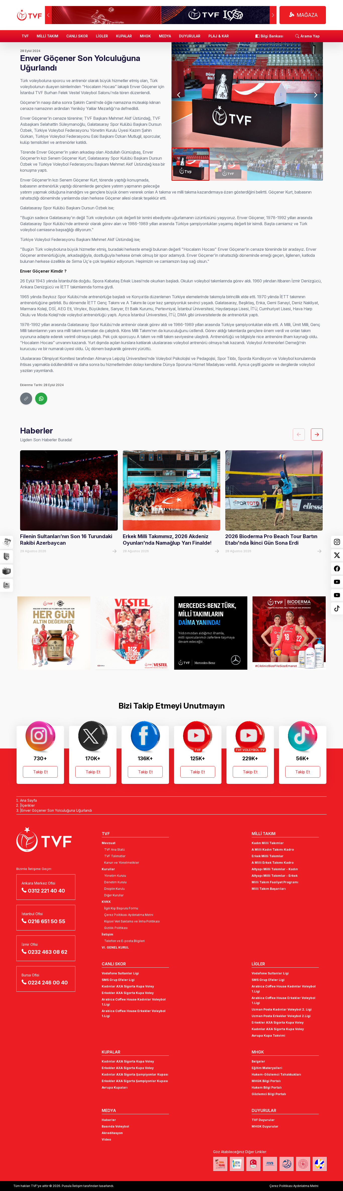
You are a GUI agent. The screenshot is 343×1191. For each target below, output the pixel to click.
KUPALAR (124, 36)
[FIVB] (270, 1164)
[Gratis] (289, 633)
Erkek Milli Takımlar (267, 856)
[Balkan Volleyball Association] (286, 1164)
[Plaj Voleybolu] (237, 1164)
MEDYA (165, 36)
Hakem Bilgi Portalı (267, 1087)
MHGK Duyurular (265, 1126)
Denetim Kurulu (115, 882)
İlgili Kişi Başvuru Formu (121, 908)
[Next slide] (315, 95)
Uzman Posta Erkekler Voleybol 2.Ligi (281, 1016)
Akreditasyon (112, 1133)
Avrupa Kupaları (115, 1087)
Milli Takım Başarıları (269, 889)
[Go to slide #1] (190, 164)
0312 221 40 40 (46, 890)
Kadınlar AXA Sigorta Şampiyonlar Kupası (135, 1074)
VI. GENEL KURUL (115, 947)
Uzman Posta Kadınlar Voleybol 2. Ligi (282, 1009)
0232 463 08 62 (47, 952)
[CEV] (320, 1164)
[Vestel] (53, 633)
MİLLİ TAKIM (47, 36)
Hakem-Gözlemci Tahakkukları (276, 1074)
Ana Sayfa (28, 800)
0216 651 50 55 (46, 921)
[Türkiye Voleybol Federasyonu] (29, 15)
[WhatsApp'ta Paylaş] (41, 399)
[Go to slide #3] (266, 164)
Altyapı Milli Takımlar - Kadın (275, 869)
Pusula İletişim (72, 1186)
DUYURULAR (189, 36)
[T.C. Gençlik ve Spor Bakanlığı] (303, 1164)
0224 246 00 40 (48, 982)
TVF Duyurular (263, 1120)
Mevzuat (108, 843)
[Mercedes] (132, 633)
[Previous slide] (179, 95)
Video (106, 1139)
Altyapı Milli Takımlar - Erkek (275, 875)
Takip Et (40, 771)
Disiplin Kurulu (114, 889)
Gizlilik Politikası (116, 928)
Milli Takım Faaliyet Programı (275, 882)
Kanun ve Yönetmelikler (121, 862)
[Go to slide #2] (228, 164)
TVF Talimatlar (114, 856)
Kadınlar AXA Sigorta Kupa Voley (128, 986)
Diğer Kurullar (114, 895)
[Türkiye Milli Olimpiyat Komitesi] (253, 1164)
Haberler (109, 1120)
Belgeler (258, 1061)
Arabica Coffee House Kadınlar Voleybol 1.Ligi (134, 1001)
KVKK (106, 902)
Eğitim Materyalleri (267, 1068)
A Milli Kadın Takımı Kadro (273, 849)
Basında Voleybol (115, 1126)
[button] (273, 15)
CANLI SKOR (77, 36)
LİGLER (102, 36)
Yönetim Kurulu (115, 875)
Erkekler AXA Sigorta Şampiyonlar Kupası (135, 1081)
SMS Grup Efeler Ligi (118, 980)
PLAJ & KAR (218, 36)
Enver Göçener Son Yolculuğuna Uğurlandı (56, 810)
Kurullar (108, 869)
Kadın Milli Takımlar (268, 843)
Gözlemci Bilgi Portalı (269, 1094)
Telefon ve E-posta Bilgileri (124, 941)
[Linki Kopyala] (26, 399)
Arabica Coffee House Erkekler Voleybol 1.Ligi (133, 1013)
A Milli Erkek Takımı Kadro (273, 862)
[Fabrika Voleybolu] (220, 1164)
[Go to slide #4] (304, 164)
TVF (25, 36)
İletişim (107, 934)
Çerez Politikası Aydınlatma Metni (128, 915)
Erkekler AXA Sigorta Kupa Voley (128, 993)
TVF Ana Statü (114, 849)
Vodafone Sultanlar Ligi (120, 973)
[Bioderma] (210, 633)
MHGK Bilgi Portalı (266, 1081)
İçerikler (28, 805)
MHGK (145, 36)
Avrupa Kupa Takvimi (268, 1035)
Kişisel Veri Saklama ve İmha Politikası (132, 921)
